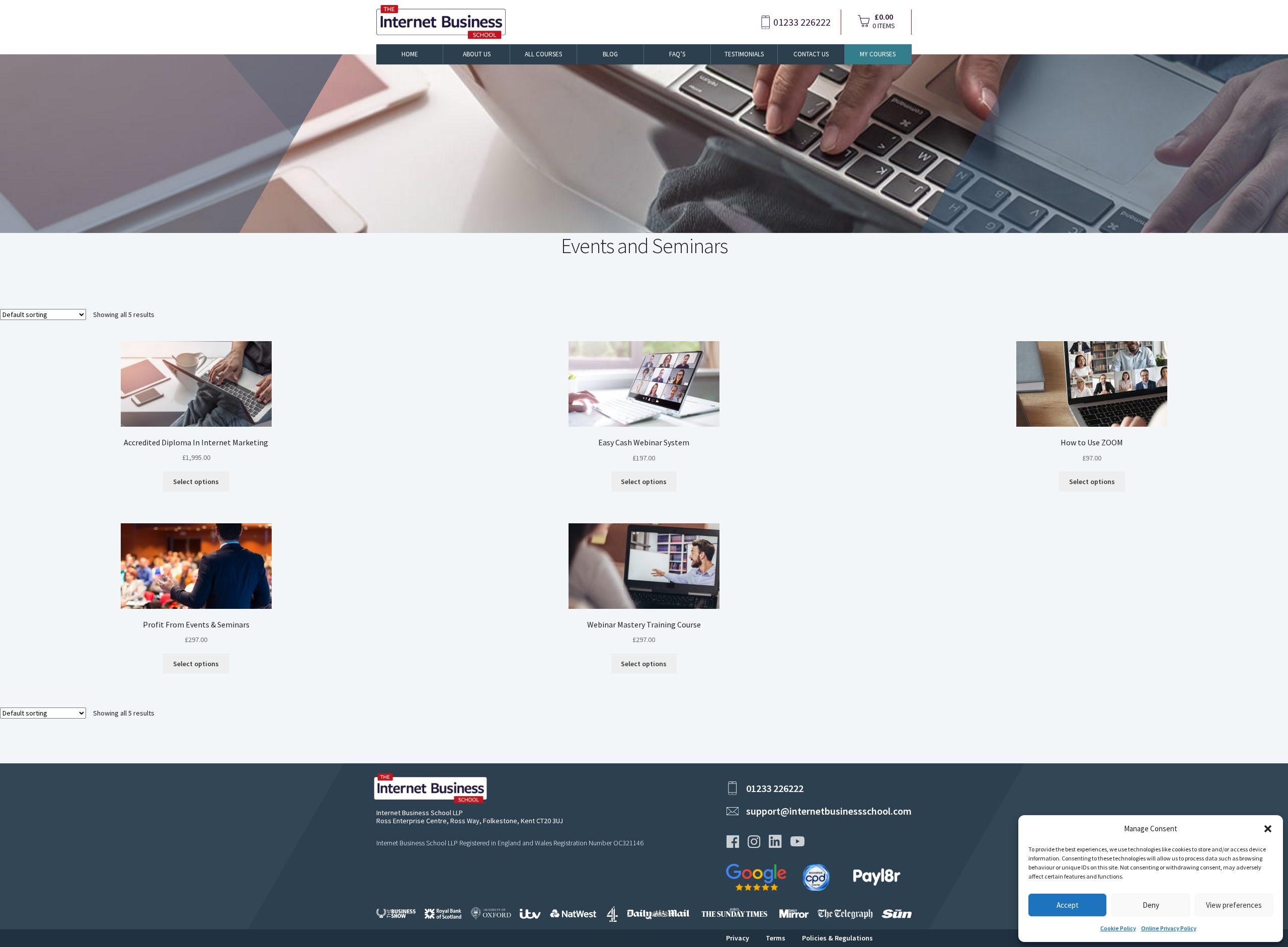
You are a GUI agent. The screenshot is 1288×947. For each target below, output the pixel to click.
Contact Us (811, 54)
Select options (196, 481)
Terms (775, 937)
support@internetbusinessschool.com (829, 811)
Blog (610, 54)
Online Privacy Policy (1168, 928)
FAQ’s (677, 54)
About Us (477, 54)
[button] (1268, 829)
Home (409, 54)
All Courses (543, 54)
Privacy (737, 937)
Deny (1151, 905)
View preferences (1234, 905)
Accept (1068, 905)
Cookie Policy (1118, 928)
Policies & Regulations (837, 937)
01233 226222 (802, 22)
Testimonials (744, 54)
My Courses (878, 54)
